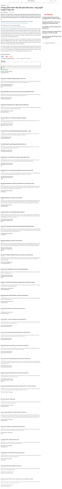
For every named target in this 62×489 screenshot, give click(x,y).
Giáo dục (44, 2)
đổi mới (25, 58)
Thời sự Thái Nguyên (15, 2)
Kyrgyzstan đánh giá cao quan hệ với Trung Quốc (11, 197)
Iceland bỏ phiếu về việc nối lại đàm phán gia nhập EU (13, 212)
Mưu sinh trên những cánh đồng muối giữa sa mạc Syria (13, 78)
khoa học (18, 58)
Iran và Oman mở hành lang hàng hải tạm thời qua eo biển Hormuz (16, 358)
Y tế (41, 2)
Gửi (1, 68)
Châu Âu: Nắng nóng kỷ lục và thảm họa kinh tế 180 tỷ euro (14, 412)
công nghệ (22, 58)
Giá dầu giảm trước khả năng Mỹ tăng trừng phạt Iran (13, 452)
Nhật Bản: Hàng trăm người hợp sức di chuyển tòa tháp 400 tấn (14, 345)
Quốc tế (7, 5)
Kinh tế (31, 2)
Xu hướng (48, 14)
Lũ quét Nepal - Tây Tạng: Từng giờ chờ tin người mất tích (13, 319)
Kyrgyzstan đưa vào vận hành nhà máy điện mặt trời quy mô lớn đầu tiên (17, 170)
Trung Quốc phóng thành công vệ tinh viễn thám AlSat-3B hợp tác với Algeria (17, 21)
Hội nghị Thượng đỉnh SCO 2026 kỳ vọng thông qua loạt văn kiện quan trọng (17, 183)
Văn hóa (34, 2)
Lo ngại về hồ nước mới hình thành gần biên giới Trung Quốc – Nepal (16, 131)
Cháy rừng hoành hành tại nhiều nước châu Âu (11, 465)
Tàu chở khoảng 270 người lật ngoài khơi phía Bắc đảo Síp (13, 144)
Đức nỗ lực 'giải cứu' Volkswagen (8, 399)
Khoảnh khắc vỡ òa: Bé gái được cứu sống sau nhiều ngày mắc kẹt (15, 157)
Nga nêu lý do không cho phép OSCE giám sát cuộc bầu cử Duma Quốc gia (17, 254)
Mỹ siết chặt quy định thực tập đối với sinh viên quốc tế (13, 308)
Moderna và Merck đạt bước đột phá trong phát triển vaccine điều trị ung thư (18, 282)
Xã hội (38, 2)
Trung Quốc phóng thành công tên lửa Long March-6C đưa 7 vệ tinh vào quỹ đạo (18, 386)
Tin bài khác (4, 69)
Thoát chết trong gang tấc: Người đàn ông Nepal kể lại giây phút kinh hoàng (17, 226)
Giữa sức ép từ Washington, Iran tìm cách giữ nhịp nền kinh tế (14, 269)
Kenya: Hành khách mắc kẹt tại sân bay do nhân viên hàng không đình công (17, 91)
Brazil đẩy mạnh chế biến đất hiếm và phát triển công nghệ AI (14, 295)
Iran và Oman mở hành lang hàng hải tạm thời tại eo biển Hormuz (15, 332)
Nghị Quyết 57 (26, 2)
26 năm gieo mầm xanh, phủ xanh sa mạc (10, 439)
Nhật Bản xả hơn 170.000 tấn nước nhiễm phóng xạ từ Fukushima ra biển (17, 479)
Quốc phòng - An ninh (50, 2)
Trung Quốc (28, 58)
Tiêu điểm (9, 2)
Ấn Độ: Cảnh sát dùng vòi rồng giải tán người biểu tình (13, 426)
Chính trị (21, 2)
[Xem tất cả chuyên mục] (56, 2)
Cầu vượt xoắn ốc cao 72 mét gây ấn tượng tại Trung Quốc (13, 117)
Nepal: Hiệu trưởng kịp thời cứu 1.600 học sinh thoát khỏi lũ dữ (15, 104)
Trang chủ (3, 5)
